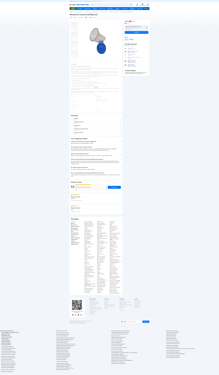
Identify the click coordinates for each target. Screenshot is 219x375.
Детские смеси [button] (74, 225)
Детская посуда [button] (74, 228)
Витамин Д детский (113, 272)
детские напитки (100, 262)
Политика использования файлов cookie (95, 309)
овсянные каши (100, 221)
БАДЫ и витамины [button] (74, 244)
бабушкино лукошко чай (88, 275)
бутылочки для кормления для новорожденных (89, 284)
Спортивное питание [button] (75, 242)
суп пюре (99, 269)
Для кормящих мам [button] (75, 229)
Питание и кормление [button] (75, 237)
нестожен (86, 255)
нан (85, 245)
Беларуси (84, 323)
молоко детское (100, 251)
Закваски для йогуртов (101, 279)
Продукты (99, 272)
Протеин (111, 258)
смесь (85, 265)
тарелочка (86, 278)
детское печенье (113, 241)
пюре (111, 231)
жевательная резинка (113, 253)
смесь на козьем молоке (101, 246)
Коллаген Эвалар (113, 266)
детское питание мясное (101, 285)
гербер (111, 224)
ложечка (86, 282)
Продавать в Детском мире (94, 302)
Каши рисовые (87, 291)
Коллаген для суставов (114, 268)
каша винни (99, 230)
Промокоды (92, 306)
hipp (98, 255)
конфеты (111, 248)
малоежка (99, 265)
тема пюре (111, 223)
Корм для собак (137, 304)
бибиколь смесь (87, 263)
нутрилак (86, 249)
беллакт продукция (87, 246)
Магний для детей (113, 286)
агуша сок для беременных (89, 269)
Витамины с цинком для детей (115, 287)
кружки (85, 279)
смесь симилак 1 (87, 251)
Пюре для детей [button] (74, 239)
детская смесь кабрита (101, 256)
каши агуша (99, 231)
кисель (98, 276)
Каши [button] (72, 231)
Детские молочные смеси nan (89, 256)
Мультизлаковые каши (88, 289)
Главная (71, 12)
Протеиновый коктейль (114, 259)
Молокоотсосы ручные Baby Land (126, 12)
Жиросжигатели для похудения (115, 261)
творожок (99, 268)
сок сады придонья (87, 268)
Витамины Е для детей (113, 291)
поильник (86, 228)
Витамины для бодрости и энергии (114, 274)
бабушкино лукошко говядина (115, 233)
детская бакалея (87, 238)
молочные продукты (100, 248)
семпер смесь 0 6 (87, 253)
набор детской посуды (88, 223)
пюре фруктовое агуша (101, 283)
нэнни (98, 245)
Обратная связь (92, 312)
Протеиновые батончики (114, 262)
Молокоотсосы (104, 12)
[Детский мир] (79, 5)
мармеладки (112, 245)
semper (98, 252)
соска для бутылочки (88, 230)
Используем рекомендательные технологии (77, 322)
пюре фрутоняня (113, 227)
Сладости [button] (73, 241)
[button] (146, 8)
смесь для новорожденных (89, 266)
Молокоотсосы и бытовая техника (92, 12)
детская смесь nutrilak (101, 258)
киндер (85, 252)
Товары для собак (137, 303)
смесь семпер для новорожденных (87, 242)
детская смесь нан (100, 253)
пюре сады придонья (101, 286)
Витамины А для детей (114, 283)
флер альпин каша (100, 227)
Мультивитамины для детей (114, 293)
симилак (86, 261)
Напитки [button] (72, 236)
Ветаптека (136, 307)
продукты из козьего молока (102, 238)
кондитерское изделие (114, 246)
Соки (98, 275)
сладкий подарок (113, 242)
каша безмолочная (100, 241)
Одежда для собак (137, 306)
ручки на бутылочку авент (89, 276)
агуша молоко (99, 249)
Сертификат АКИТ (93, 311)
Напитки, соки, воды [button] (75, 226)
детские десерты (113, 251)
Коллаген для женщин (113, 269)
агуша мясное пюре (113, 234)
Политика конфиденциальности (95, 307)
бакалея (85, 240)
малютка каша (99, 228)
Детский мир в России (74, 323)
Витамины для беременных (114, 276)
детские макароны (87, 237)
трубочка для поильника (88, 224)
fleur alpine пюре (100, 289)
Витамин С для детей (113, 290)
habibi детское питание (114, 228)
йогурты (98, 263)
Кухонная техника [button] (74, 233)
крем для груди (87, 233)
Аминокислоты (112, 263)
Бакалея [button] (72, 223)
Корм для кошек (137, 302)
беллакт (85, 259)
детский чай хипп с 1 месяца (89, 272)
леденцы (111, 255)
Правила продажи (93, 304)
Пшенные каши (87, 292)
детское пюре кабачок (101, 282)
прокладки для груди (88, 234)
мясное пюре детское (114, 237)
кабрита (85, 248)
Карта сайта (92, 313)
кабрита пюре (112, 221)
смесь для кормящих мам (88, 288)
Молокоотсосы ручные (114, 12)
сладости (111, 252)
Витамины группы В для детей (115, 280)
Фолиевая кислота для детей (115, 281)
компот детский (100, 278)
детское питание (100, 259)
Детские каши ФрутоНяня (101, 233)
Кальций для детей (113, 284)
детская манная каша (100, 223)
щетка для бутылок (87, 231)
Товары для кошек (137, 300)
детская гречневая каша (101, 224)
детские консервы (100, 273)
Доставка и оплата (93, 300)
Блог (120, 308)
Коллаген (111, 265)
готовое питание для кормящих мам (89, 286)
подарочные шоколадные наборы (114, 239)
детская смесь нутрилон (88, 258)
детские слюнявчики (88, 221)
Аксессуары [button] (73, 221)
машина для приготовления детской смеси (102, 236)
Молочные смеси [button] (74, 234)
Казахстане (80, 323)
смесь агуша (86, 262)
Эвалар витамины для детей (114, 277)
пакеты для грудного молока (102, 242)
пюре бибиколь (112, 230)
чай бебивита (86, 273)
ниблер (85, 227)
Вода (98, 266)
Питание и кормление (78, 12)
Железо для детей (113, 288)
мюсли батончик (113, 249)
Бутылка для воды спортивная (115, 256)
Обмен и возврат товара (94, 303)
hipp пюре (99, 292)
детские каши (99, 234)
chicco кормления (100, 261)
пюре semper (99, 288)
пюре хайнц (99, 290)
